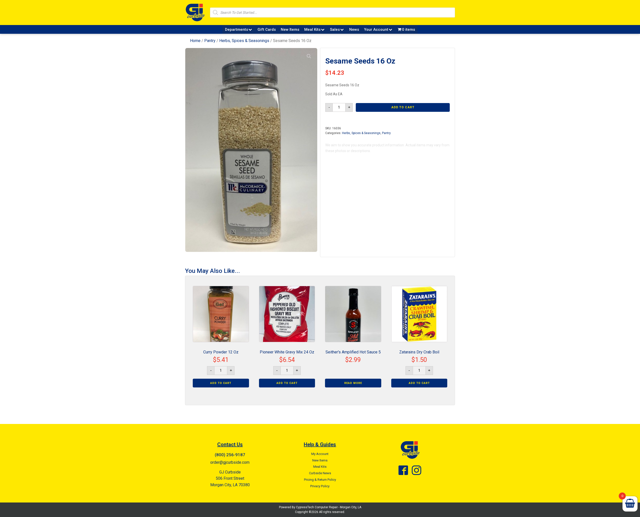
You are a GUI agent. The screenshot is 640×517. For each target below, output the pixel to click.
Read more (353, 383)
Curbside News (320, 473)
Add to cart (402, 107)
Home (195, 40)
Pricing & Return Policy (320, 479)
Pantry (210, 40)
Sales (335, 29)
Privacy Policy (320, 486)
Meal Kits (312, 29)
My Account (319, 454)
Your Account (376, 29)
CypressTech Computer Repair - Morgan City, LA (328, 507)
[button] (309, 56)
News (354, 29)
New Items (290, 29)
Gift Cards (267, 29)
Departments (236, 29)
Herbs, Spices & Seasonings (244, 40)
